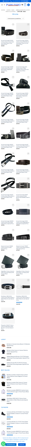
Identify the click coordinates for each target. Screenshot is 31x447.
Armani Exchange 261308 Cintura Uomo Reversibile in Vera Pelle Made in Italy (7, 171)
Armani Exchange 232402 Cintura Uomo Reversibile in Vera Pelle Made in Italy (7, 121)
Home (3, 10)
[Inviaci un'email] (27, 1)
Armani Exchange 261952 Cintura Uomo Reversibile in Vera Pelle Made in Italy (22, 171)
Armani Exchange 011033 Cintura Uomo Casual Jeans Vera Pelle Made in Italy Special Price (7, 42)
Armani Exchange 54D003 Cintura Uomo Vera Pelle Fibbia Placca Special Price (7, 222)
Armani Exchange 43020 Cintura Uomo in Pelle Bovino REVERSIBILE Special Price (23, 196)
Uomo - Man (10, 10)
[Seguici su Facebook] (22, 1)
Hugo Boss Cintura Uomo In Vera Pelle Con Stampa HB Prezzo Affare (22, 272)
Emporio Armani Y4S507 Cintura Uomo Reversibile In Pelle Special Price (22, 247)
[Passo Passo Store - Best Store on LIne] (13, 5)
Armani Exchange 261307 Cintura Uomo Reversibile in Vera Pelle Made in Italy (22, 146)
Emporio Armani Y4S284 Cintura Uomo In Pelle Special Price (7, 247)
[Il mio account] (28, 5)
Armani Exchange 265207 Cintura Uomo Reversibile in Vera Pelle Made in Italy (7, 196)
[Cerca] (4, 4)
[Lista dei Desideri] (22, 4)
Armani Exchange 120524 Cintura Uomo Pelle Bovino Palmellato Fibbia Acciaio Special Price (22, 42)
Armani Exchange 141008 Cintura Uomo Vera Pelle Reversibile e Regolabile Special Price (7, 68)
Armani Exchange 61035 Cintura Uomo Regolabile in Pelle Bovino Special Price (22, 222)
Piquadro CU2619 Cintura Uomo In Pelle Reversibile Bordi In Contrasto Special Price (7, 327)
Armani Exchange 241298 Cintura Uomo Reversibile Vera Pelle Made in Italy (22, 121)
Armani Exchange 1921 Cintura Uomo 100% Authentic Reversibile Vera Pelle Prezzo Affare (22, 68)
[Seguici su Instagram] (24, 1)
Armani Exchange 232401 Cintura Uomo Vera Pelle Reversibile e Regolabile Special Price (22, 95)
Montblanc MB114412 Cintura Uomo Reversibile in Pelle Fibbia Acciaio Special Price (7, 298)
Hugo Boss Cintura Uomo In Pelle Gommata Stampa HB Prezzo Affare (7, 272)
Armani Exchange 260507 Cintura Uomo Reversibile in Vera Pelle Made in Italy (7, 146)
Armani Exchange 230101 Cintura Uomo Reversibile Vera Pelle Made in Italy (7, 94)
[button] (2, 5)
